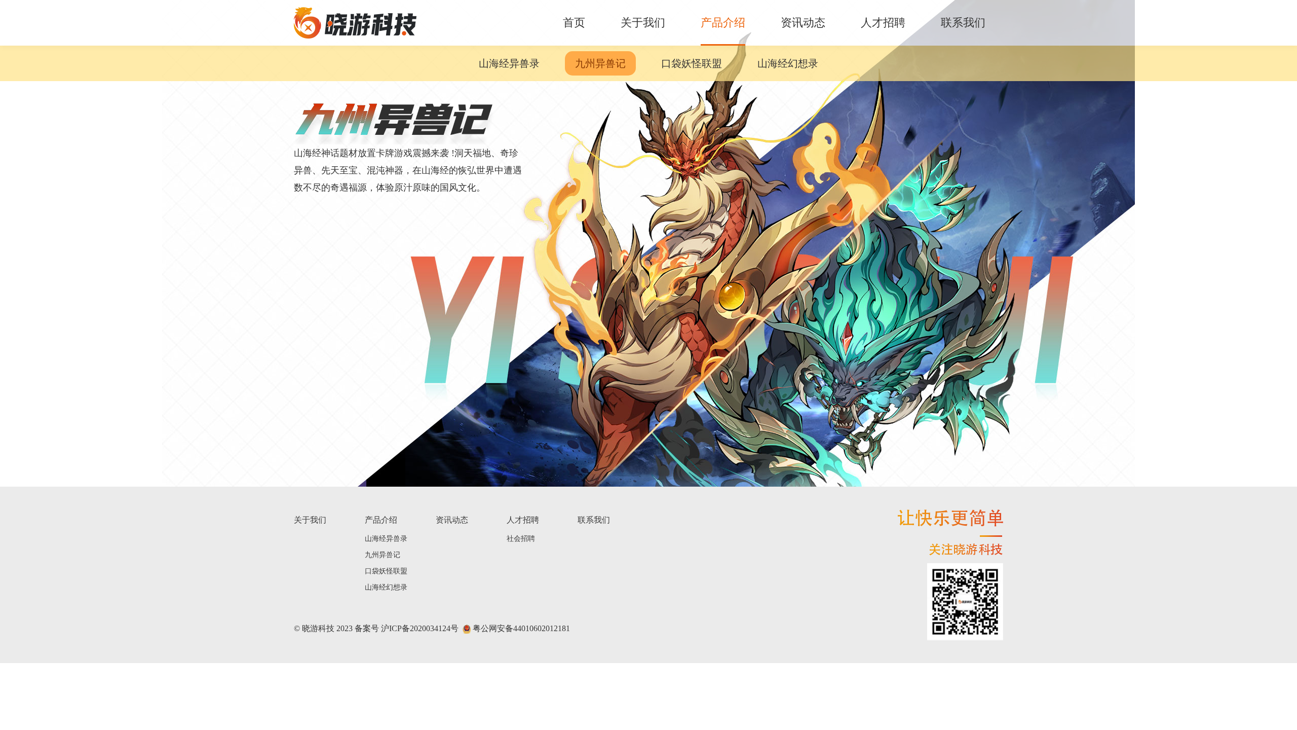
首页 (574, 22)
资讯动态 (803, 22)
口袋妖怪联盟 (691, 63)
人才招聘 (883, 22)
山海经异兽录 (509, 63)
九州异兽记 (600, 63)
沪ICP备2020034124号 (420, 628)
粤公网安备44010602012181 (520, 628)
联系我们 (963, 22)
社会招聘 (521, 538)
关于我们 (643, 22)
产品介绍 (723, 22)
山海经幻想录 (787, 63)
